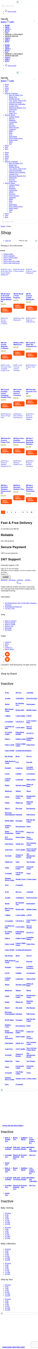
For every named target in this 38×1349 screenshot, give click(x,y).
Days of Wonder (29, 727)
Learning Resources (29, 768)
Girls (6, 147)
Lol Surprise (30, 774)
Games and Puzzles (25, 1148)
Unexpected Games (20, 867)
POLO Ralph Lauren (15, 138)
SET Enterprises (9, 838)
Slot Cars (12, 111)
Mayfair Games (21, 785)
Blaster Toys (13, 97)
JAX (17, 762)
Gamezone (12, 129)
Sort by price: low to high (11, 261)
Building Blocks (14, 99)
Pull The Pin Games (30, 820)
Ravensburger (20, 826)
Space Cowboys (29, 838)
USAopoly (8, 873)
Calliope (8, 716)
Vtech (28, 873)
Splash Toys (20, 844)
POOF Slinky (9, 821)
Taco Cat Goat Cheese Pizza (31, 849)
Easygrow (12, 126)
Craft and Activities (15, 102)
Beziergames (30, 704)
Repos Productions (9, 832)
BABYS (7, 38)
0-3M (6, 1215)
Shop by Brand (10, 115)
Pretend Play (13, 109)
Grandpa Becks (21, 750)
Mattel (7, 785)
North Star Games (19, 797)
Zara (10, 144)
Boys (6, 149)
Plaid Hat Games (29, 802)
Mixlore (18, 791)
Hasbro (29, 750)
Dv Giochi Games (8, 733)
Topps (7, 867)
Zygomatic (19, 885)
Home (7, 84)
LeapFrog (19, 768)
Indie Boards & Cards (10, 762)
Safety (11, 142)
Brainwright (20, 710)
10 (31, 512)
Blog (7, 31)
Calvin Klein (13, 122)
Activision (29, 692)
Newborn (8, 1213)
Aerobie (7, 698)
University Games (30, 867)
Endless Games (21, 739)
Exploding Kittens (30, 739)
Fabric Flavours (14, 127)
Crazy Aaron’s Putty (31, 721)
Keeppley (8, 768)
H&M (11, 131)
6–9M (7, 1218)
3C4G (7, 692)
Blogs (7, 90)
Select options (5, 310)
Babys (7, 145)
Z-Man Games (31, 879)
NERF (7, 797)
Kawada (29, 762)
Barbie (7, 704)
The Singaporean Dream (30, 855)
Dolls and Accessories (17, 1148)
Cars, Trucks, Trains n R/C (17, 100)
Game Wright (9, 750)
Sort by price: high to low (11, 263)
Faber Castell (9, 745)
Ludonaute (19, 779)
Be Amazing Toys (20, 704)
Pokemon (19, 814)
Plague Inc (19, 803)
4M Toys (12, 118)
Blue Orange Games (9, 710)
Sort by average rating (10, 257)
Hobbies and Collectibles (17, 104)
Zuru (7, 885)
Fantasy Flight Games (21, 745)
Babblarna (12, 120)
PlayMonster (30, 808)
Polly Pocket (30, 814)
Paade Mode (13, 136)
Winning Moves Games (9, 879)
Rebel (28, 826)
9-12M (7, 1220)
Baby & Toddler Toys (16, 95)
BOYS (7, 41)
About (8, 29)
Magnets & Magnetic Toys (17, 108)
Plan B (7, 808)
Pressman (19, 821)
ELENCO (29, 733)
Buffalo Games (31, 710)
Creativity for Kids (9, 727)
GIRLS (7, 40)
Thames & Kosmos (19, 856)
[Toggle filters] (36, 240)
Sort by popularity (9, 256)
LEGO (7, 774)
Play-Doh (19, 808)
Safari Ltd (30, 832)
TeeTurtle (8, 856)
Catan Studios (20, 716)
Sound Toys (13, 113)
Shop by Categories (11, 93)
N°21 (10, 135)
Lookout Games (8, 779)
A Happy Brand (14, 117)
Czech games (20, 727)
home (7, 25)
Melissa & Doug (29, 785)
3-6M (6, 1217)
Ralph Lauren (13, 140)
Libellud (18, 774)
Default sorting (8, 254)
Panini (7, 803)
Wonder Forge (21, 879)
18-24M (7, 1224)
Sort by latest (7, 259)
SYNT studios (20, 850)
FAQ (6, 32)
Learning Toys (13, 106)
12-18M (7, 1222)
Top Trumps (30, 862)
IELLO (29, 756)
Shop (7, 27)
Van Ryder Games (19, 873)
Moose (28, 791)
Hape (10, 133)
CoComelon (9, 721)
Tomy (18, 862)
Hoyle (18, 756)
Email (3, 574)
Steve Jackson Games (31, 844)
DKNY (11, 124)
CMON (29, 716)
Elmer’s (7, 739)
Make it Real (30, 779)
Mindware (8, 791)
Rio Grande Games (20, 832)
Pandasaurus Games (30, 797)
